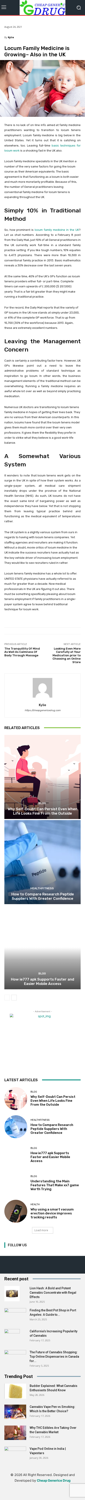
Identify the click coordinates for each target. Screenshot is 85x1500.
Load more (41, 1230)
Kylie (11, 37)
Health (35, 1204)
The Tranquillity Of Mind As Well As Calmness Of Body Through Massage (22, 652)
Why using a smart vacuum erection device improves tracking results (52, 1213)
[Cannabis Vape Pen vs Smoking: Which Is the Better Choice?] (15, 1412)
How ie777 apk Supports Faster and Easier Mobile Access (42, 981)
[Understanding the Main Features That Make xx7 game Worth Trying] (15, 1183)
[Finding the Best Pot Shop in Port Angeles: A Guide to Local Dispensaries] (15, 1314)
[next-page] (14, 997)
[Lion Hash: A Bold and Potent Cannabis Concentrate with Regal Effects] (12, 1293)
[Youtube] (47, 1251)
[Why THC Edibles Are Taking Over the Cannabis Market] (15, 1433)
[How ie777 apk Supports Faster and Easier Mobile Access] (42, 947)
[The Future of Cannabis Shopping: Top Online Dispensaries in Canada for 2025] (15, 1357)
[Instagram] (18, 1251)
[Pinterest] (28, 1251)
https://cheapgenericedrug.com (43, 710)
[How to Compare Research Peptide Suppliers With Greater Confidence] (42, 862)
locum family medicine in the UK (57, 229)
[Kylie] (42, 688)
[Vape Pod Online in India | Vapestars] (15, 1454)
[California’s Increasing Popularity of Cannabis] (12, 1336)
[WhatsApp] (57, 1494)
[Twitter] (37, 1251)
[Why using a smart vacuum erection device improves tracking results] (15, 1211)
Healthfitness (42, 888)
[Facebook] (8, 1251)
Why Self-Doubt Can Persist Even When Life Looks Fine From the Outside (42, 811)
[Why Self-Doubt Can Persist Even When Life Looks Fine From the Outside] (42, 777)
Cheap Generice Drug (54, 1480)
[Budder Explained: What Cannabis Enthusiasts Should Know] (15, 1391)
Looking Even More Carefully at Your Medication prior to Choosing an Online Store (67, 655)
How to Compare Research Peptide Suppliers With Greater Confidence (42, 896)
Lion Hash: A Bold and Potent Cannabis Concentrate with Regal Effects (53, 1292)
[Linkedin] (28, 1494)
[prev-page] (7, 997)
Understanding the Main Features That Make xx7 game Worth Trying (55, 1185)
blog (42, 803)
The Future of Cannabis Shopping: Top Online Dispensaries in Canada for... (54, 1356)
